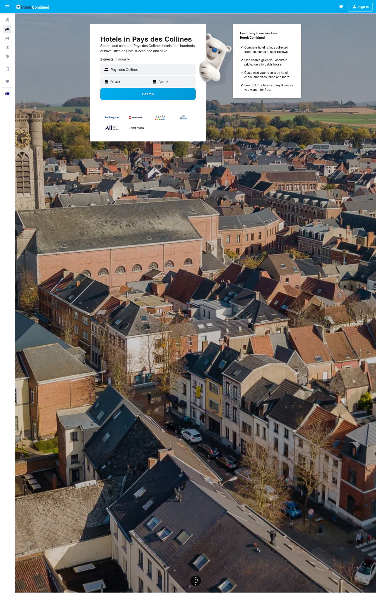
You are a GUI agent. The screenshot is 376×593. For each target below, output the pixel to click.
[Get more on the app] (7, 69)
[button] (7, 7)
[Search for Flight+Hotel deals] (7, 47)
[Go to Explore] (7, 56)
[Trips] (7, 81)
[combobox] (115, 59)
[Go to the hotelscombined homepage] (33, 7)
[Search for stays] (7, 29)
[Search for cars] (7, 38)
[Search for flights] (7, 20)
